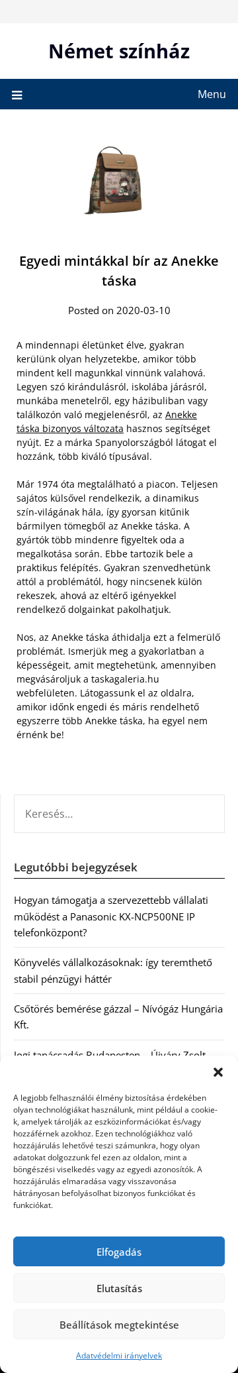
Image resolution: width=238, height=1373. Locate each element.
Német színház (119, 51)
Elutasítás (119, 1288)
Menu (212, 94)
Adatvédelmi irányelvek (119, 1355)
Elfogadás (119, 1251)
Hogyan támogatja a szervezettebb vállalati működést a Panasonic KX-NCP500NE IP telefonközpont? (111, 916)
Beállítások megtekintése (119, 1324)
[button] (218, 1072)
